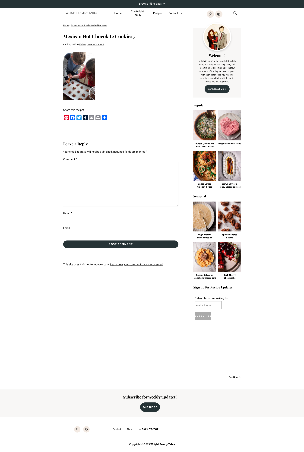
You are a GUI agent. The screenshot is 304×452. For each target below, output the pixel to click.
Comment (70, 159)
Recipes (157, 13)
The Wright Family (137, 13)
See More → (235, 377)
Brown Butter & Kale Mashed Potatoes (89, 25)
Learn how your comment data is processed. (136, 264)
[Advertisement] (220, 349)
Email (67, 228)
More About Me (215, 89)
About (130, 429)
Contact (117, 429)
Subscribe (150, 407)
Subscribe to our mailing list (211, 298)
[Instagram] (218, 14)
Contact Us (175, 13)
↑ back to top (149, 429)
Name (67, 213)
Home (118, 13)
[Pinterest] (210, 14)
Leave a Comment (95, 44)
